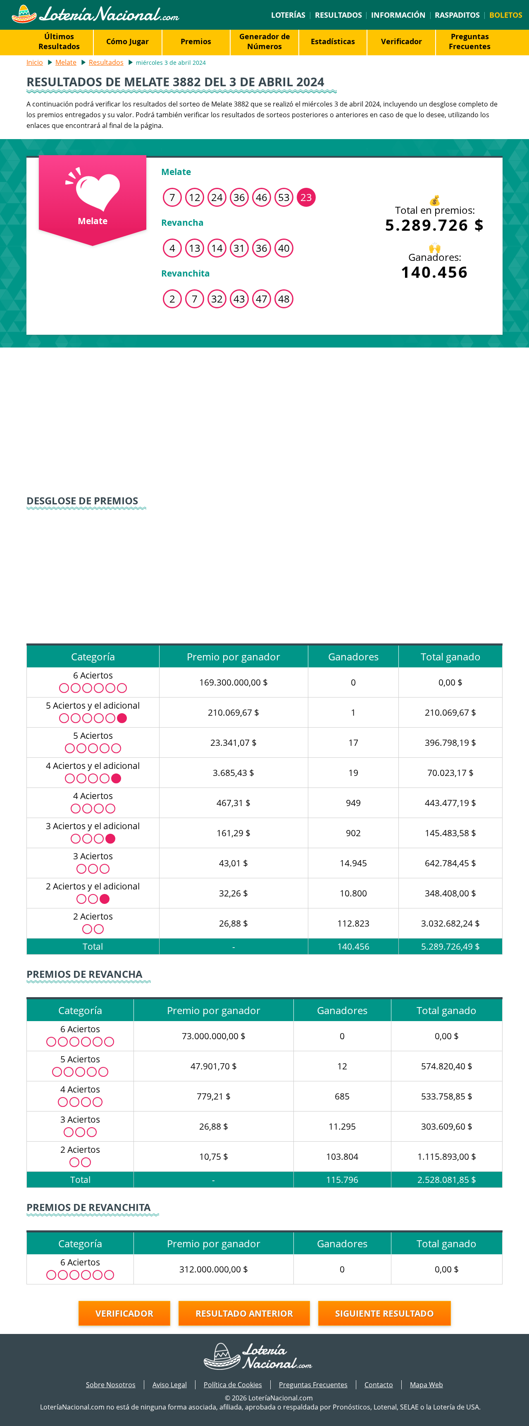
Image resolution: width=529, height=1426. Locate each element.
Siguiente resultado (384, 1313)
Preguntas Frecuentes (470, 41)
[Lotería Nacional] (264, 1357)
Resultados (338, 15)
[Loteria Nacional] (95, 21)
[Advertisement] (264, 417)
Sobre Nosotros (111, 1384)
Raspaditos (457, 15)
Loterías (288, 15)
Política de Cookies (233, 1384)
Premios (196, 41)
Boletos (505, 15)
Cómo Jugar (127, 41)
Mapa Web (426, 1384)
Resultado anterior (244, 1313)
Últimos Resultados (59, 41)
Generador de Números (264, 41)
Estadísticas (333, 41)
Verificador (401, 41)
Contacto (379, 1384)
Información (398, 15)
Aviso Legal (170, 1384)
